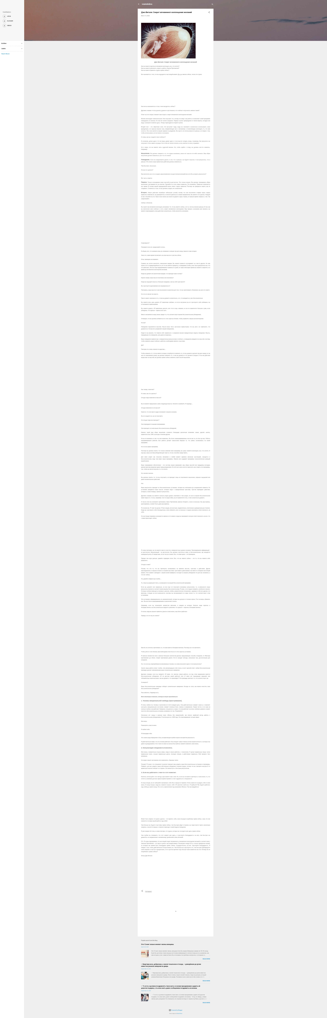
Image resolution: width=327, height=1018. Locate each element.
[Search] (212, 4)
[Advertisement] (175, 91)
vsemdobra (147, 4)
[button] (209, 12)
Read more (206, 959)
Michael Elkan (179, 1013)
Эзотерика (148, 891)
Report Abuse (5, 54)
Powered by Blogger (176, 1010)
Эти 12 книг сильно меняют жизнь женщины (157, 944)
